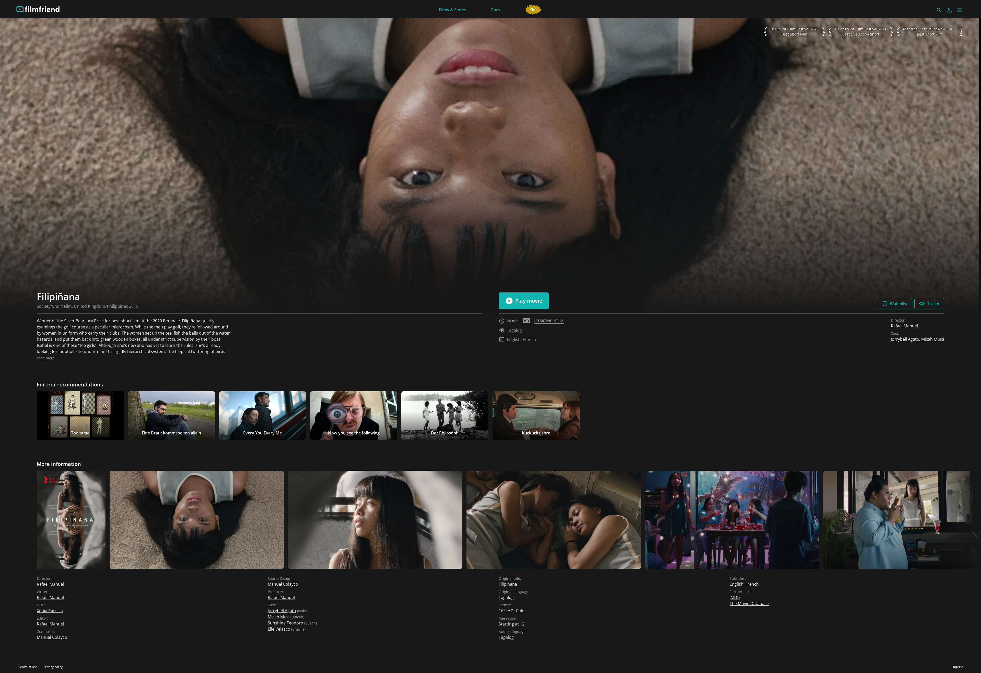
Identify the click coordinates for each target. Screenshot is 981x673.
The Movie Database (749, 603)
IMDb (735, 597)
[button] (959, 10)
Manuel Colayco (52, 637)
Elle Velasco (279, 629)
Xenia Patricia (50, 610)
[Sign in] (949, 10)
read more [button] (46, 358)
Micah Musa (932, 339)
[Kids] (533, 9)
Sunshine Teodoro (285, 623)
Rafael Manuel (904, 326)
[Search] (939, 10)
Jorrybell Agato (905, 339)
